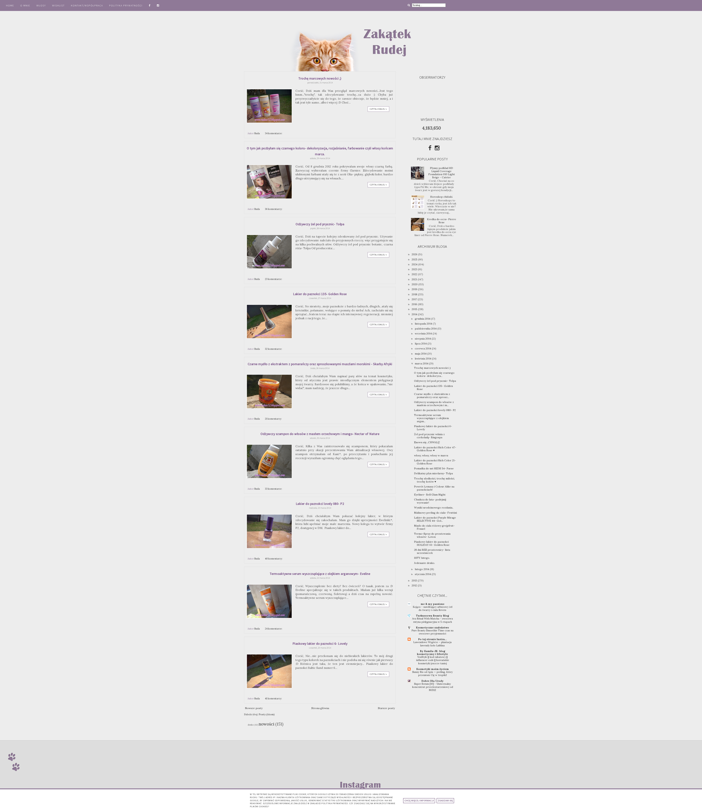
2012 (415, 585)
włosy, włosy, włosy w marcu (431, 455)
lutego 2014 (422, 569)
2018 (415, 294)
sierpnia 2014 (423, 338)
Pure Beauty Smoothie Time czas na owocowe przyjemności (432, 632)
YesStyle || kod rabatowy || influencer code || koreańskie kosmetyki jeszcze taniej (432, 660)
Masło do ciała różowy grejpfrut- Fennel (434, 527)
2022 (415, 274)
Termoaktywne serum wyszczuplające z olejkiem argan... (431, 418)
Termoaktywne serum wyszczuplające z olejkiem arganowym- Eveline (320, 574)
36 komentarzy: (274, 209)
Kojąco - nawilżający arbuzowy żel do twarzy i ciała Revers (432, 608)
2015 (415, 309)
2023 (415, 269)
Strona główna (320, 708)
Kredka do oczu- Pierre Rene (441, 221)
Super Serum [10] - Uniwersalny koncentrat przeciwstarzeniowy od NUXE (432, 687)
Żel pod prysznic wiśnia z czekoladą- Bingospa (429, 436)
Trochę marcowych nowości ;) (319, 78)
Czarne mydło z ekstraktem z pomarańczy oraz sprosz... (432, 395)
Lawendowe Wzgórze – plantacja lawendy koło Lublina (432, 644)
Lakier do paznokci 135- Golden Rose (320, 294)
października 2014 (426, 328)
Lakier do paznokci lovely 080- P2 (320, 504)
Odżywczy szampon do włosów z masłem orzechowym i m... (434, 403)
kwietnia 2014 (423, 358)
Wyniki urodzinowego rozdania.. (433, 507)
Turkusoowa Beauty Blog (432, 615)
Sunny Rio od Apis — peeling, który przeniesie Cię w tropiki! (432, 673)
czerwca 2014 (423, 348)
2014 (415, 314)
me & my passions (432, 604)
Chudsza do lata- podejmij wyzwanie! (430, 501)
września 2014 (424, 333)
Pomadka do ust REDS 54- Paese (434, 468)
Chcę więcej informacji (419, 800)
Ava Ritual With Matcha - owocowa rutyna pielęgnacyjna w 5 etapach (432, 620)
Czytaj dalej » (378, 109)
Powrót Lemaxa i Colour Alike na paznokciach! (434, 488)
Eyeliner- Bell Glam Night (430, 494)
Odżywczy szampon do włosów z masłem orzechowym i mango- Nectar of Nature (320, 434)
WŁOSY (41, 5)
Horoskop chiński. (441, 196)
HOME (10, 5)
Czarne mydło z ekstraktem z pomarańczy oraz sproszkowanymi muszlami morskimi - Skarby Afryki (320, 364)
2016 (415, 304)
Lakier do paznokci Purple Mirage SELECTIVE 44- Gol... (435, 519)
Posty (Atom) (267, 714)
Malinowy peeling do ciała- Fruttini (435, 512)
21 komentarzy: (273, 418)
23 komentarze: (274, 279)
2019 (415, 289)
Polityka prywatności (126, 5)
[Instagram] (437, 147)
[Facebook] (429, 147)
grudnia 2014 (423, 318)
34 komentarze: (274, 133)
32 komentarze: (274, 348)
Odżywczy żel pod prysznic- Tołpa (320, 224)
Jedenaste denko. (424, 563)
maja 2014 (421, 353)
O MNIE (25, 5)
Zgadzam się (445, 800)
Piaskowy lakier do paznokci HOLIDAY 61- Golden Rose (432, 543)
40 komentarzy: (274, 558)
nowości (266, 724)
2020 (415, 284)
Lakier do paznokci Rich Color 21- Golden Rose (435, 462)
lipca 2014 (421, 343)
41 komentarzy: (273, 698)
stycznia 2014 (423, 574)
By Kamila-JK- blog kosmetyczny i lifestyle (432, 652)
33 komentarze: (274, 488)
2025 (415, 259)
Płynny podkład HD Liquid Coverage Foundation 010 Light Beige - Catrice (441, 172)
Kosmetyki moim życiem (432, 669)
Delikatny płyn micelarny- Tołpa (433, 473)
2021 (415, 279)
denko (251, 725)
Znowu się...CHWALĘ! (427, 442)
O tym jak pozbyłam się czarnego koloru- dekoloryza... (434, 374)
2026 (415, 254)
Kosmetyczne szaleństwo (432, 627)
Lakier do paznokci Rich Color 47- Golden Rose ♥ (435, 449)
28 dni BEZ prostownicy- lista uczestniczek (432, 551)
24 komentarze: (274, 628)
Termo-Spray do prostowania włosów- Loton (432, 535)
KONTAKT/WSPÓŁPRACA (87, 5)
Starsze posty (386, 708)
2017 (415, 299)
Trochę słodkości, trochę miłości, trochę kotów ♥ (434, 480)
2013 (415, 580)
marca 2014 (422, 363)
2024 (415, 264)
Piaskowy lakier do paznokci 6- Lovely (320, 643)
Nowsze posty (254, 708)
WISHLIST (58, 5)
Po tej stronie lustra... (432, 639)
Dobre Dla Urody (432, 681)
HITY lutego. (422, 557)
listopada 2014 (424, 323)
